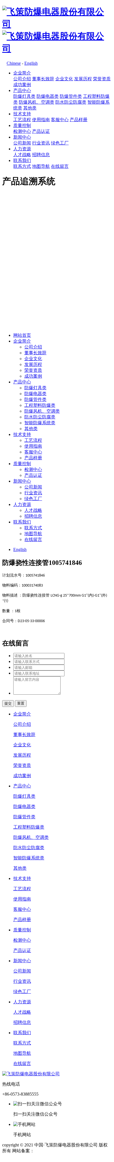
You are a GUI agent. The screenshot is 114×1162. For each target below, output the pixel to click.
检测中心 (22, 131)
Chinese (14, 63)
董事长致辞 (43, 78)
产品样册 (78, 119)
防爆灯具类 (24, 96)
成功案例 (22, 84)
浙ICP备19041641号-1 (55, 1150)
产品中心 (22, 90)
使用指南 (41, 119)
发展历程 (83, 78)
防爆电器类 (48, 96)
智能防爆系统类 (39, 422)
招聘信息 (41, 154)
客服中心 (60, 119)
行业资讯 (41, 143)
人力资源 (22, 148)
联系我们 (22, 160)
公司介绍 (22, 78)
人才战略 (22, 154)
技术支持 (22, 113)
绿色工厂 (60, 143)
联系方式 (22, 166)
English (31, 63)
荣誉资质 (102, 78)
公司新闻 (22, 143)
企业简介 (22, 73)
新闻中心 (22, 137)
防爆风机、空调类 (36, 102)
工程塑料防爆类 (39, 405)
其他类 (30, 108)
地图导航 (41, 166)
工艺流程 (22, 119)
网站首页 (22, 335)
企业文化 (64, 78)
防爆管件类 (71, 96)
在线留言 (60, 166)
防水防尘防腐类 (70, 102)
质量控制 (22, 125)
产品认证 (41, 131)
